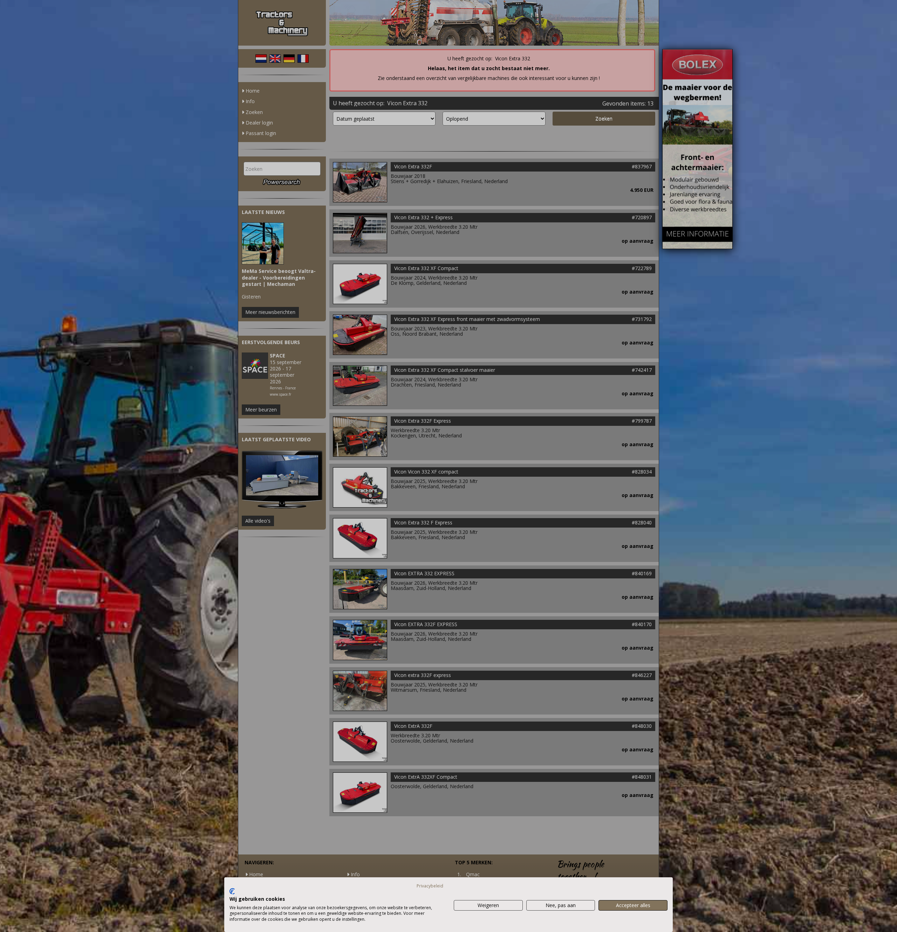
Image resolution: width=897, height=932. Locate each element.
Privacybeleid (430, 886)
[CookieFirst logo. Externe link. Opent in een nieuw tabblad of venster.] (232, 891)
